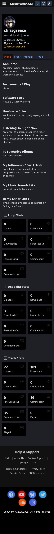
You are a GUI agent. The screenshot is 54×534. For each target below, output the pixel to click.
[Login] (37, 3)
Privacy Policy (38, 468)
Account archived (16, 46)
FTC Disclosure (36, 473)
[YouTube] (22, 494)
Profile (7, 56)
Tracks (40, 56)
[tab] (8, 56)
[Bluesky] (32, 494)
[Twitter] (43, 494)
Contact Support (36, 458)
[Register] (43, 3)
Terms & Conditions (16, 468)
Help (7, 458)
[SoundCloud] (22, 502)
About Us (19, 458)
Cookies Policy (17, 473)
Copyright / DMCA (27, 462)
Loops (17, 56)
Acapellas (29, 56)
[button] (49, 3)
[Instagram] (33, 502)
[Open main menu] (4, 4)
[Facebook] (11, 494)
